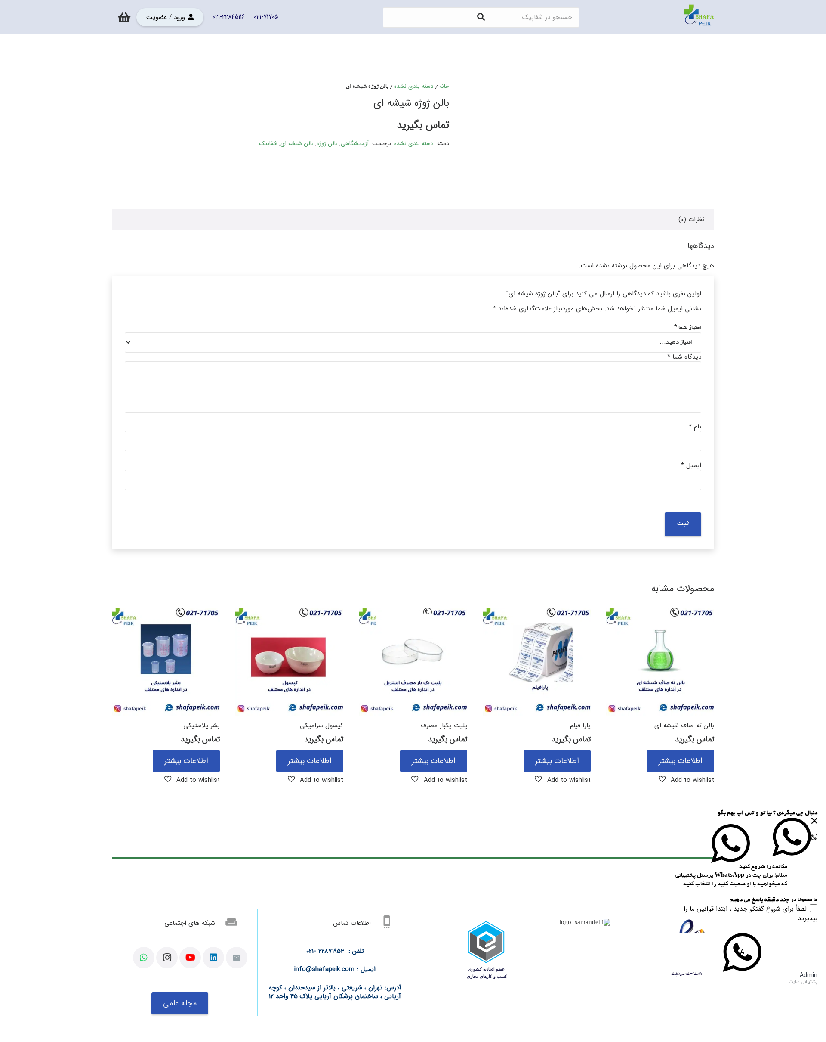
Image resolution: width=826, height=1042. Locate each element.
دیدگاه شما (684, 357)
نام (695, 427)
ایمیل (691, 465)
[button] (687, 780)
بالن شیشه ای (297, 143)
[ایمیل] (236, 957)
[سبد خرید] (124, 17)
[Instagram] (167, 957)
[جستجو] (481, 17)
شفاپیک (268, 143)
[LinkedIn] (213, 957)
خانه (444, 86)
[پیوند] (699, 17)
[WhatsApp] (143, 957)
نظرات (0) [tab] (691, 219)
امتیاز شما (687, 328)
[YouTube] (190, 957)
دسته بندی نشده (414, 86)
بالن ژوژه (327, 143)
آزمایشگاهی (355, 143)
